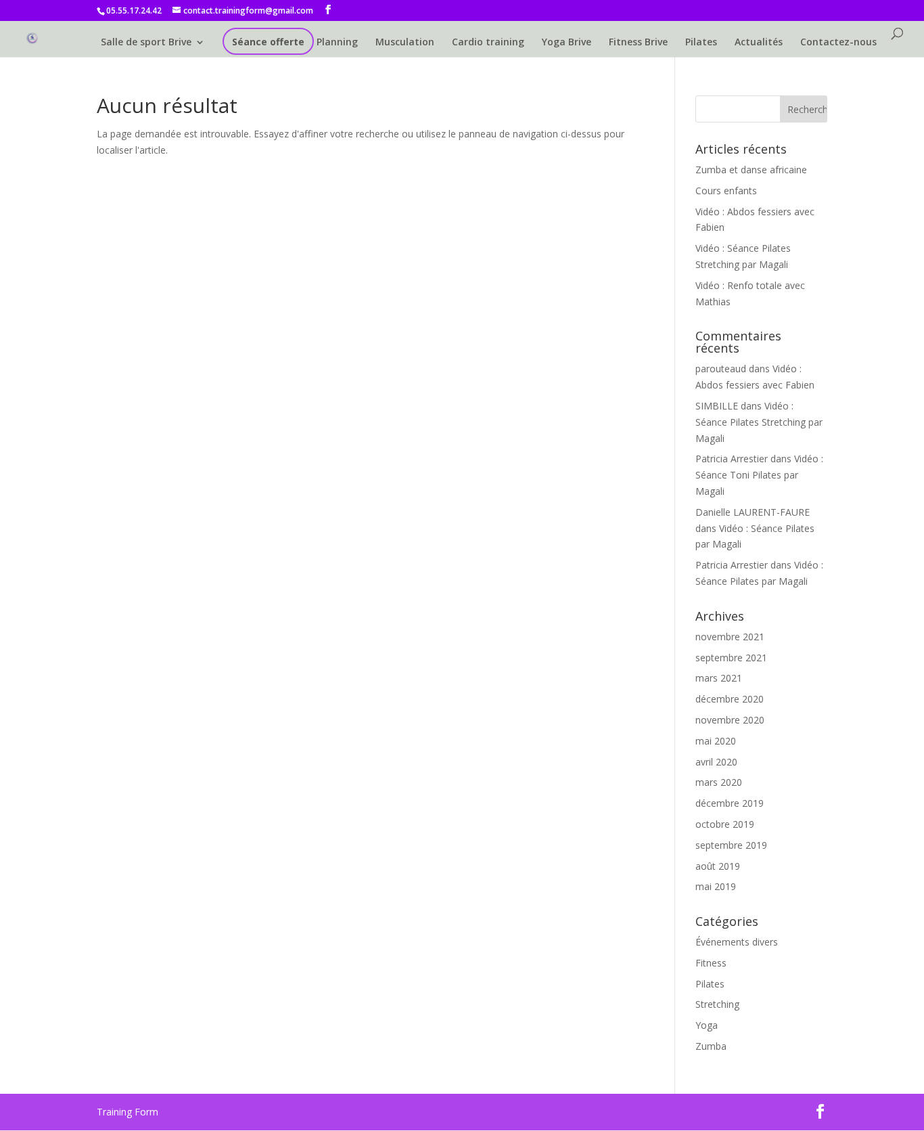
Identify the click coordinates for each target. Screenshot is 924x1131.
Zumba (710, 1046)
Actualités (759, 42)
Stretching (717, 1004)
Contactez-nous (838, 42)
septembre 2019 (731, 845)
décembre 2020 (729, 698)
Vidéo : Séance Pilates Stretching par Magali (759, 422)
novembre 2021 (729, 636)
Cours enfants (726, 190)
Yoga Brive (566, 42)
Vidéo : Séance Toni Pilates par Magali (759, 474)
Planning (337, 42)
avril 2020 (716, 761)
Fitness (710, 962)
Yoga (706, 1025)
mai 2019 (715, 886)
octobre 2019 (724, 824)
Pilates (701, 42)
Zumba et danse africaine (751, 169)
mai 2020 (715, 740)
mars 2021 (718, 677)
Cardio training (488, 42)
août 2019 (717, 866)
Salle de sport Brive (146, 42)
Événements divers (736, 941)
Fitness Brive (638, 42)
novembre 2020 (729, 719)
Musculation (404, 42)
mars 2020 (718, 782)
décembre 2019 (729, 803)
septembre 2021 (731, 657)
